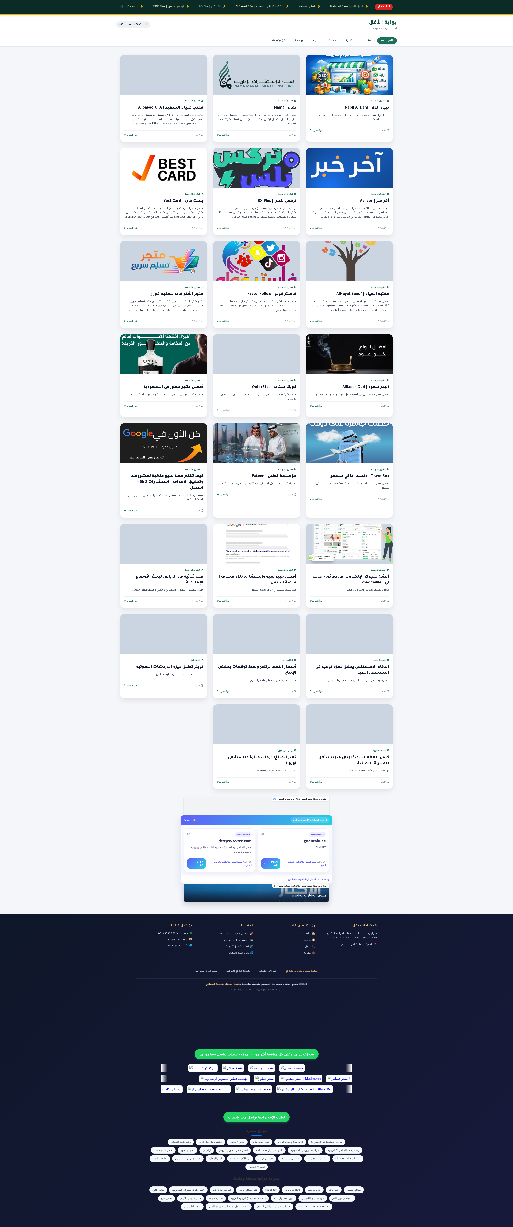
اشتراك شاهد (237, 1142)
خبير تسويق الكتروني (312, 1198)
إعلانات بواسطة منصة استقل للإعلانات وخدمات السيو (303, 799)
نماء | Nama (262, 7)
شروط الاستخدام (254, 990)
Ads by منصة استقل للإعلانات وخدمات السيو (308, 879)
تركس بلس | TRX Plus (124, 7)
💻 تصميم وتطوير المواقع (238, 940)
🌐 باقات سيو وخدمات (241, 953)
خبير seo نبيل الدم (283, 1198)
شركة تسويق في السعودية (305, 1150)
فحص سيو (166, 1198)
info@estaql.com (177, 939)
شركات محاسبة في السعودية (326, 1142)
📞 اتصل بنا (308, 946)
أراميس (206, 1150)
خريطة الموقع (237, 990)
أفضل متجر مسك (163, 1150)
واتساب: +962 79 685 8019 (173, 933)
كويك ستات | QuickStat (274, 387)
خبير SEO (334, 1190)
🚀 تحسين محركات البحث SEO (236, 934)
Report (187, 819)
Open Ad (271, 863)
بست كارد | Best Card (183, 201)
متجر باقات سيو (192, 1206)
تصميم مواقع (216, 1198)
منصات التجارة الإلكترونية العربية (248, 1198)
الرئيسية (387, 40)
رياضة (299, 40)
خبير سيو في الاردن (190, 1198)
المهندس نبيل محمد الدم (269, 1150)
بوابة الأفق (158, 1190)
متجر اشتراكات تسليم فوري (176, 294)
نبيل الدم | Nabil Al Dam (302, 7)
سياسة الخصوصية (273, 990)
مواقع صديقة (354, 1190)
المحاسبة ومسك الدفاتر (290, 1142)
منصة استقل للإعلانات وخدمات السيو (229, 1206)
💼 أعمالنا (309, 953)
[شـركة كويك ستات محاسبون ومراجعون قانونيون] (256, 806)
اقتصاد (367, 40)
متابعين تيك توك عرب (210, 1142)
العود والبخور (187, 1150)
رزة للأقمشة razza (240, 1158)
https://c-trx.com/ (235, 840)
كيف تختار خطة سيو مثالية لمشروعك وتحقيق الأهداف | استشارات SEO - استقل (167, 482)
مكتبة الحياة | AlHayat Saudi (362, 294)
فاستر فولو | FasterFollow (271, 294)
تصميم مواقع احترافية (238, 971)
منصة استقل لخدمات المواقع (301, 971)
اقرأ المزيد (317, 131)
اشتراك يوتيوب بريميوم (188, 1158)
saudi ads (271, 1190)
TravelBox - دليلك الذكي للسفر (360, 476)
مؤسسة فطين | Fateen (274, 476)
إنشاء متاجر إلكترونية (206, 971)
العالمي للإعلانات (222, 1190)
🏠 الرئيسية (308, 934)
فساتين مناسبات (290, 1158)
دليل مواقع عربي (248, 1190)
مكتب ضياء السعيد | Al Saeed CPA (215, 7)
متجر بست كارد (261, 1142)
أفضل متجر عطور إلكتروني (233, 1150)
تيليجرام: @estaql (177, 945)
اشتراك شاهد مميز (317, 1158)
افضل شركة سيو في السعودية (188, 1190)
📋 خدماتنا (309, 940)
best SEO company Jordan (313, 1206)
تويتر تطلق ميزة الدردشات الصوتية (169, 667)
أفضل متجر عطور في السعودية (173, 387)
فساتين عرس (265, 1158)
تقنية (348, 40)
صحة (332, 40)
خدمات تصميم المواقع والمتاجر (273, 1206)
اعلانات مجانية (292, 1190)
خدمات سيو (314, 1190)
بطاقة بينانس (160, 1158)
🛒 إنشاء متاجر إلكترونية (239, 946)
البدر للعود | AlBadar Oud (365, 387)
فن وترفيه (278, 40)
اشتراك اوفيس (256, 1167)
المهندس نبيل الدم (342, 1198)
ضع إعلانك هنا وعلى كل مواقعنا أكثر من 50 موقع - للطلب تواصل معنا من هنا (256, 1054)
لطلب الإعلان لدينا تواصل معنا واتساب (256, 1117)
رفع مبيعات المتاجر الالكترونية (343, 1150)
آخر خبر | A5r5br (165, 7)
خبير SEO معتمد (268, 971)
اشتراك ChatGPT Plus (347, 1158)
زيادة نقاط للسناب (181, 1142)
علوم (316, 40)
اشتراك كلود (215, 1158)
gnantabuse (315, 840)
